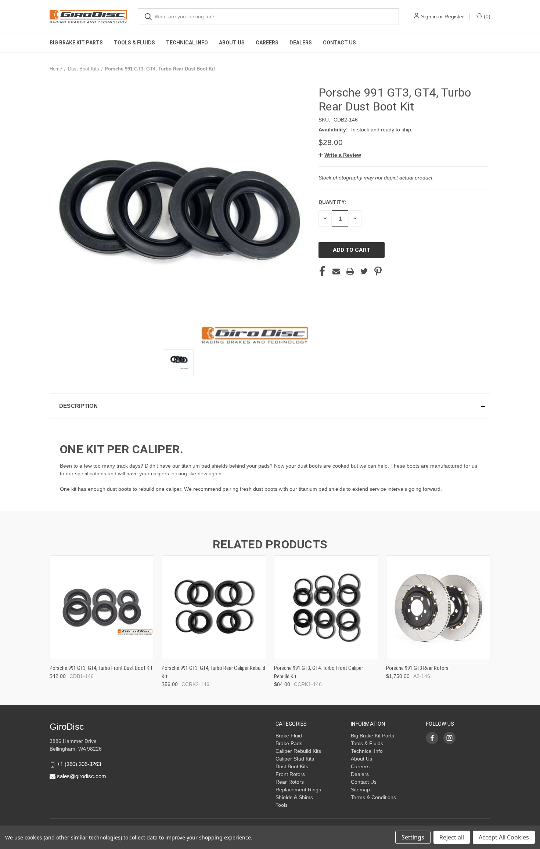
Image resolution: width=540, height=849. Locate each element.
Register (454, 16)
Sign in (429, 16)
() (486, 16)
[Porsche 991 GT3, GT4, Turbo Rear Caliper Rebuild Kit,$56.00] (213, 607)
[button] (339, 155)
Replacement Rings (298, 789)
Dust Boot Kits (292, 766)
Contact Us (339, 43)
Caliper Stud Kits (295, 759)
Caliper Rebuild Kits (298, 751)
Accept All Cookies (504, 837)
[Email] (336, 271)
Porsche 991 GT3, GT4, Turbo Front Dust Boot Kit (101, 668)
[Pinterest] (378, 271)
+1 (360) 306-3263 (79, 764)
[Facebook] (322, 271)
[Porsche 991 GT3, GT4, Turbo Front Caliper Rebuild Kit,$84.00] (326, 607)
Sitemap (360, 789)
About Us (232, 43)
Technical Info (187, 43)
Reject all (451, 837)
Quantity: (332, 202)
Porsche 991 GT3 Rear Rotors (417, 668)
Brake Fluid (289, 736)
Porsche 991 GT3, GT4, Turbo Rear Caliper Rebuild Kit (213, 672)
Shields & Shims (294, 797)
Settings (413, 837)
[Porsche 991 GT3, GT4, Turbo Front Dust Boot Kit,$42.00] (101, 607)
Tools (282, 805)
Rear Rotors (290, 782)
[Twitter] (364, 271)
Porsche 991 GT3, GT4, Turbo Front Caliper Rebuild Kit (318, 672)
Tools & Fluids (134, 43)
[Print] (350, 271)
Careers (267, 43)
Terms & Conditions (373, 797)
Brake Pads (289, 743)
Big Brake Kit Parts (76, 43)
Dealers (300, 43)
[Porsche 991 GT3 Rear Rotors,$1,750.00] (438, 607)
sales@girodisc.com (81, 776)
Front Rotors (290, 774)
